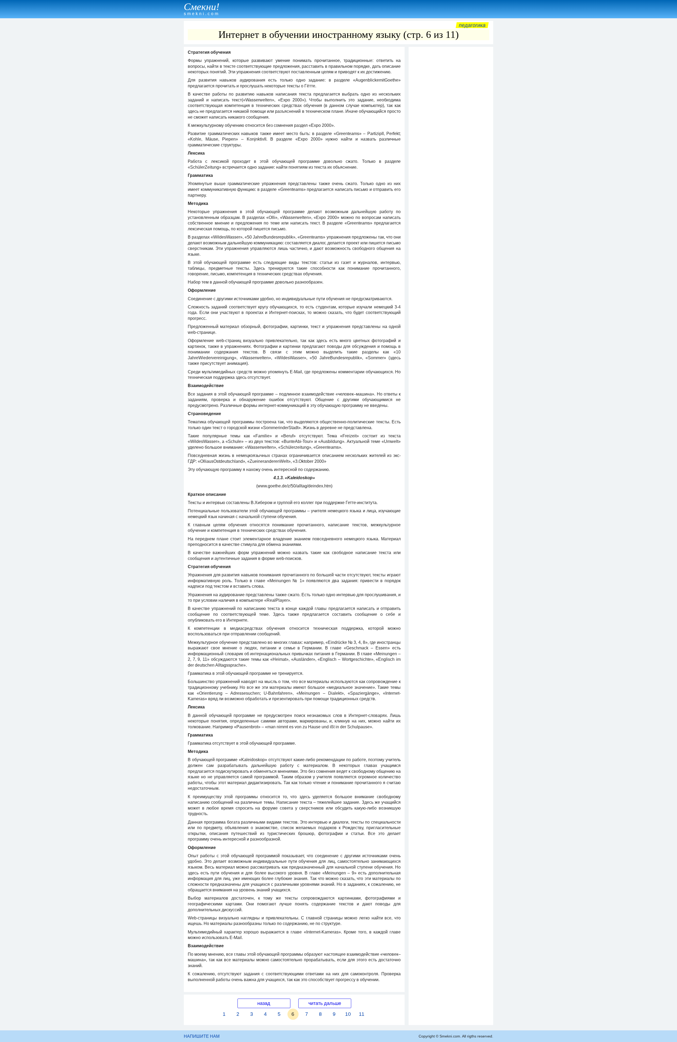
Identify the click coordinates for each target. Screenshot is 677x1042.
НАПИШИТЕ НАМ (201, 1036)
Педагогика (472, 25)
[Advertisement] (451, 129)
